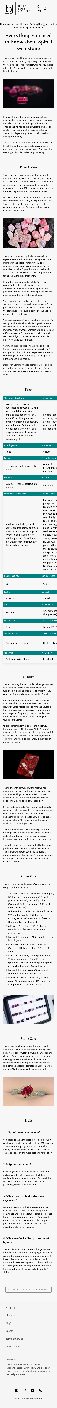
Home (3, 24)
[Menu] (52, 9)
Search (9, 1331)
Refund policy (13, 1346)
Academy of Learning (19, 24)
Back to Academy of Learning (30, 1289)
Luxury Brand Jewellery (32, 1398)
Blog (8, 1323)
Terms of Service (14, 1338)
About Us (10, 1315)
